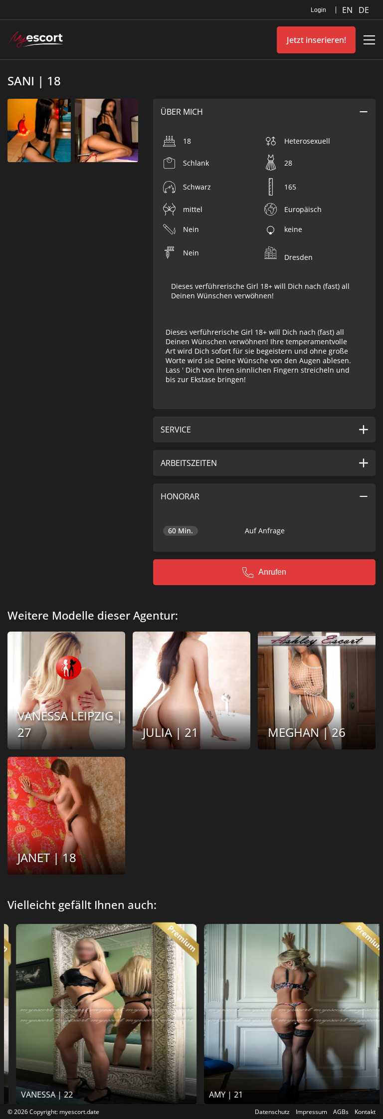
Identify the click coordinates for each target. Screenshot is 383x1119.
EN (348, 9)
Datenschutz (272, 1112)
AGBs (341, 1112)
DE (364, 9)
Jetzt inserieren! (316, 39)
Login (318, 9)
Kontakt (365, 1112)
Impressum (311, 1112)
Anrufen (272, 572)
